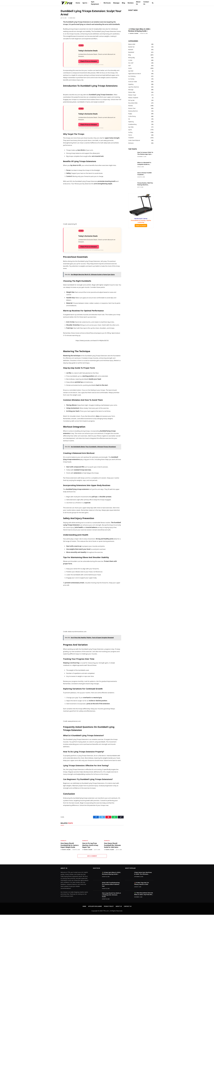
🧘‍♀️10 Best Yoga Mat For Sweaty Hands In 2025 (141, 883)
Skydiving (131, 121)
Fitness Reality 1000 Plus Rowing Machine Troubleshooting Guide (145, 184)
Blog (123, 3)
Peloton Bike (131, 92)
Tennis (130, 135)
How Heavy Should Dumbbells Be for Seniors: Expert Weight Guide (70, 845)
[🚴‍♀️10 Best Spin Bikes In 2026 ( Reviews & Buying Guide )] (140, 20)
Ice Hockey (131, 79)
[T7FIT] (67, 3)
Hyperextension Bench (134, 73)
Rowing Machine (133, 111)
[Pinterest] (54, 34)
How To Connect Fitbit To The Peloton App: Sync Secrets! (145, 153)
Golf (129, 65)
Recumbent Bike (132, 103)
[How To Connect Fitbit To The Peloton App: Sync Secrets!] (132, 155)
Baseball (130, 49)
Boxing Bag (131, 57)
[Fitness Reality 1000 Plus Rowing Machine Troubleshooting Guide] (132, 185)
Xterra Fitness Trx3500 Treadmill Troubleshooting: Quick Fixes (144, 173)
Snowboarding (132, 124)
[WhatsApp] (54, 41)
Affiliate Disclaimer (95, 906)
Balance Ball (131, 44)
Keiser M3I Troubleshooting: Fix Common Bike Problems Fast (111, 884)
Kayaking (130, 84)
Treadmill (131, 137)
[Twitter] (54, 30)
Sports (85, 3)
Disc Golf (130, 63)
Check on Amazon (141, 225)
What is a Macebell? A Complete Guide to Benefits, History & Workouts (144, 163)
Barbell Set (131, 47)
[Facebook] (54, 26)
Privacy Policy (109, 906)
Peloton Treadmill (133, 97)
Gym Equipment (95, 3)
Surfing (130, 132)
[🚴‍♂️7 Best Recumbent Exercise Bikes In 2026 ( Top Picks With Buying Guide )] (129, 895)
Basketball (131, 52)
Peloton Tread (132, 95)
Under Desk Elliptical (134, 140)
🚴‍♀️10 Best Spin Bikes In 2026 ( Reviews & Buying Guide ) (139, 30)
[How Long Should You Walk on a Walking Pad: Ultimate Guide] (96, 895)
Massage (116, 3)
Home (78, 3)
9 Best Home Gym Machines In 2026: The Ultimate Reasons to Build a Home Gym (143, 873)
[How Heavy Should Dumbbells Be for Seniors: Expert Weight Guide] (70, 833)
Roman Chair (132, 108)
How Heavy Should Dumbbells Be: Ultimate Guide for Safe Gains (112, 845)
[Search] (152, 3)
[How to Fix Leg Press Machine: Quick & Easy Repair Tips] (92, 833)
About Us (138, 3)
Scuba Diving (132, 116)
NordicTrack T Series (141, 220)
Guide (130, 68)
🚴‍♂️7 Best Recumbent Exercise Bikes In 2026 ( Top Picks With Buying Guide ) (143, 893)
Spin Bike (130, 127)
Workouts (107, 3)
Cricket (130, 60)
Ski (129, 119)
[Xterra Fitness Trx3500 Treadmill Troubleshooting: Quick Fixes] (132, 175)
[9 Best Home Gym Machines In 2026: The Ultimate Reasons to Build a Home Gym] (129, 875)
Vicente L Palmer (66, 849)
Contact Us (146, 3)
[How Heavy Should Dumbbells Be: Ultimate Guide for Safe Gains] (114, 833)
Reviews (130, 3)
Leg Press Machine (133, 87)
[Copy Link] (54, 37)
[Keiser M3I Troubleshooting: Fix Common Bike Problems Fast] (96, 885)
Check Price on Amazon (88, 61)
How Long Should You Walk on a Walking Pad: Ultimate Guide (111, 894)
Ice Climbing (131, 76)
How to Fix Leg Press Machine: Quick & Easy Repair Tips (90, 845)
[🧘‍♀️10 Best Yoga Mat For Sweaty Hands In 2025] (129, 885)
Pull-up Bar (131, 100)
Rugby (130, 113)
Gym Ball (130, 71)
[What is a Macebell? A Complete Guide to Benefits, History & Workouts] (132, 165)
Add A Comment (92, 856)
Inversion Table (132, 81)
